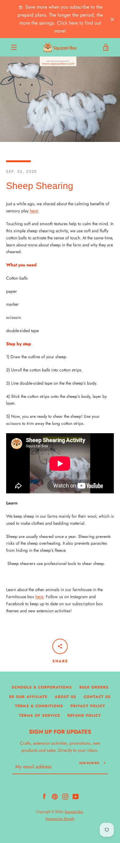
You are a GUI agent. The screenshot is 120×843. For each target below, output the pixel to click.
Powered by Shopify (60, 818)
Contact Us (97, 697)
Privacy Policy (87, 706)
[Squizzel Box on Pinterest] (55, 796)
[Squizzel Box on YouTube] (76, 796)
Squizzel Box (74, 811)
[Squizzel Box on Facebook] (44, 796)
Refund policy (84, 715)
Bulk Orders (94, 687)
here (34, 211)
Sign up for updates (60, 732)
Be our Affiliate (28, 697)
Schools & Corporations (42, 687)
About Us (65, 697)
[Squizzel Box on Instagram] (65, 796)
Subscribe (89, 763)
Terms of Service (39, 715)
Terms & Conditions (39, 706)
